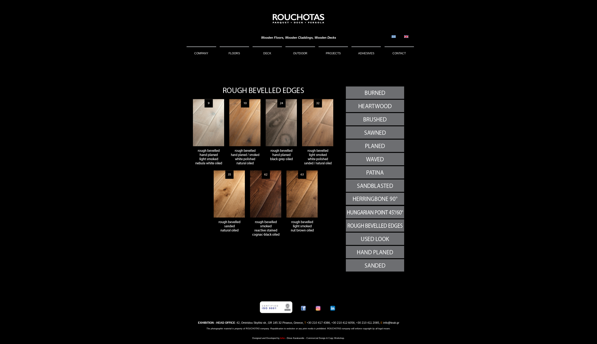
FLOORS (234, 53)
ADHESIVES (366, 53)
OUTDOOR (300, 53)
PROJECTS (333, 53)
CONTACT (399, 53)
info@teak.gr (391, 322)
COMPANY (201, 53)
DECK (267, 53)
